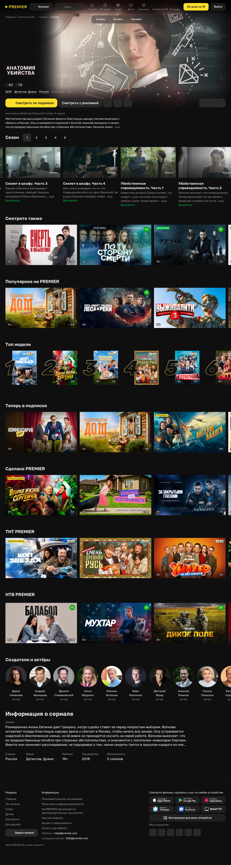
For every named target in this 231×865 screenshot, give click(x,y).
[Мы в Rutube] (188, 832)
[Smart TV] (213, 809)
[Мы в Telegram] (153, 832)
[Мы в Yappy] (197, 832)
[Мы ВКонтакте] (162, 832)
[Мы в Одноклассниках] (170, 832)
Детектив (20, 91)
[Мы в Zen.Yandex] (179, 832)
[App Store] (161, 800)
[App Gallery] (213, 800)
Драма (32, 91)
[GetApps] (161, 809)
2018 (8, 91)
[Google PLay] (187, 800)
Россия (44, 91)
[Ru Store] (187, 809)
